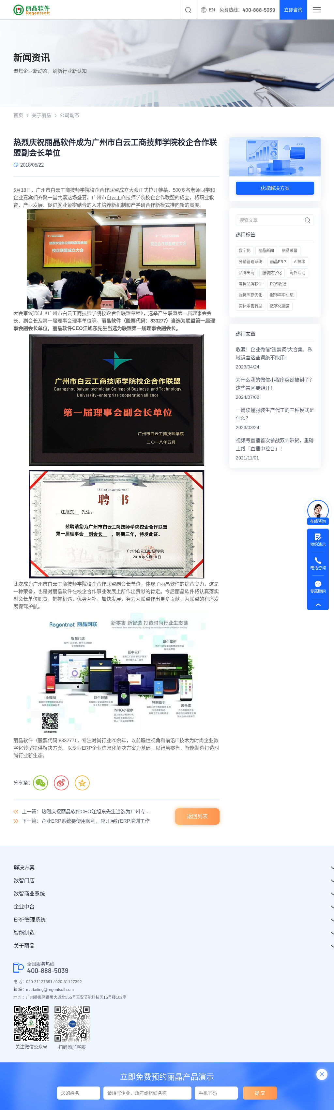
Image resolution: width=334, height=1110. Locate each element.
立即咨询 (293, 9)
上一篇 (88, 811)
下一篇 (86, 821)
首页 (18, 115)
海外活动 (297, 273)
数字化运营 (280, 306)
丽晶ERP (278, 262)
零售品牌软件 (250, 284)
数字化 (244, 250)
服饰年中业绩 (282, 295)
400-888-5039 (47, 970)
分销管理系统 (250, 262)
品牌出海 (246, 273)
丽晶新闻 (266, 250)
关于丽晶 (41, 115)
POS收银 (278, 284)
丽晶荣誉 (289, 250)
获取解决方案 (275, 188)
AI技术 (299, 262)
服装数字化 (272, 273)
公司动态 (69, 115)
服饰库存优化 (250, 295)
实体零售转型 (250, 306)
